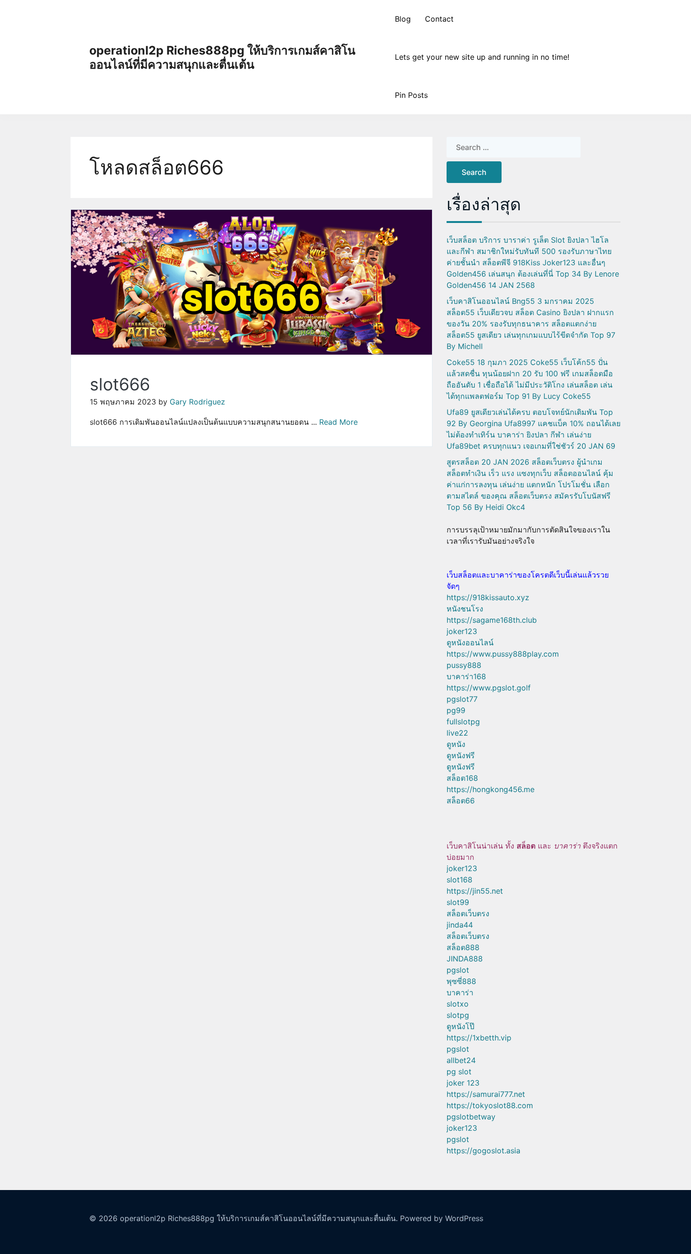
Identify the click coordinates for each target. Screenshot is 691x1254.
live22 (457, 733)
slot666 (120, 384)
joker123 (462, 631)
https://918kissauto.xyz (488, 597)
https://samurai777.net (486, 1094)
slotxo (458, 1003)
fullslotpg (463, 721)
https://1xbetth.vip (479, 1037)
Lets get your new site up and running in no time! (482, 57)
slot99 (458, 902)
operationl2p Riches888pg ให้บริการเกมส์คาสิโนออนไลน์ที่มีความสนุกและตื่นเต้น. (259, 1218)
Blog (403, 19)
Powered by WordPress (441, 1218)
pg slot (459, 1071)
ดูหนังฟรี (461, 755)
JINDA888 (465, 958)
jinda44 (460, 924)
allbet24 (461, 1060)
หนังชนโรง (465, 608)
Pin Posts (411, 95)
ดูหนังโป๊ (460, 1026)
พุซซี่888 (461, 981)
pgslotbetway (471, 1116)
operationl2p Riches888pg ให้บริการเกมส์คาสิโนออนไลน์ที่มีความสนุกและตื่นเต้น (222, 57)
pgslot (458, 970)
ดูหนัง (456, 744)
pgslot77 (462, 699)
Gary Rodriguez (197, 401)
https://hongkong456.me (490, 789)
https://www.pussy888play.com (503, 654)
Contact (439, 19)
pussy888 (464, 665)
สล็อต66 (461, 800)
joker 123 (463, 1082)
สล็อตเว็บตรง (468, 913)
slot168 (459, 879)
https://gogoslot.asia (483, 1150)
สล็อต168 (462, 778)
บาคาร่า (460, 992)
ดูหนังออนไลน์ (470, 642)
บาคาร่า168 (466, 676)
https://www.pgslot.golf (489, 687)
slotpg (458, 1015)
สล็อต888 (463, 947)
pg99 (456, 710)
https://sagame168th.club (492, 620)
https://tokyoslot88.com (490, 1105)
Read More (338, 422)
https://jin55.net (475, 891)
